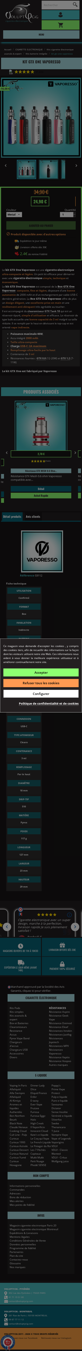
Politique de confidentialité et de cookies (49, 703)
